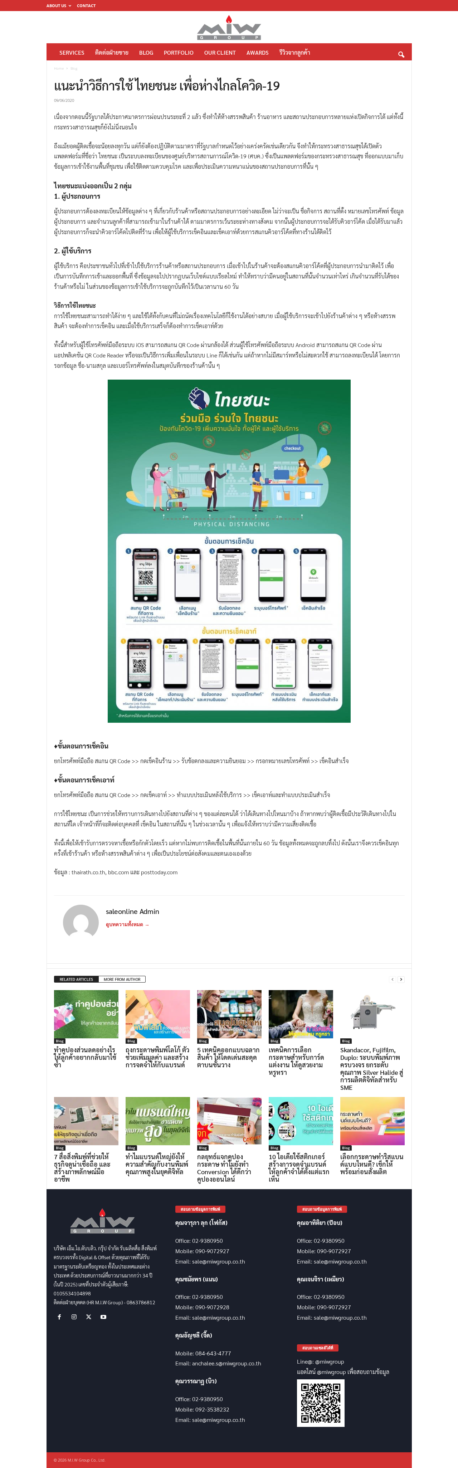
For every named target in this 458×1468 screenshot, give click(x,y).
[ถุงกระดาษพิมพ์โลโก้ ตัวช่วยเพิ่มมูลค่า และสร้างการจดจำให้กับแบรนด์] (158, 1017)
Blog (146, 52)
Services (71, 52)
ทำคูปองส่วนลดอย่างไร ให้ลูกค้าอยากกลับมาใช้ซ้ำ (85, 1057)
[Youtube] (104, 1317)
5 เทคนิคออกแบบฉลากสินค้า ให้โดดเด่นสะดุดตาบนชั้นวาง (228, 1057)
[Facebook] (61, 1317)
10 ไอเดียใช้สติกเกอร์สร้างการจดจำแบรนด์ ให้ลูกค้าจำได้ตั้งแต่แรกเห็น (299, 1167)
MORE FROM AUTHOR (122, 979)
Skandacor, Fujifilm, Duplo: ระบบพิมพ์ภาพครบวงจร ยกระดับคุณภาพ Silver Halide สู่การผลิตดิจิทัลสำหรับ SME (371, 1068)
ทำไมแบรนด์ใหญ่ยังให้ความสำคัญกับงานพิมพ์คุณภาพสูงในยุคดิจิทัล (157, 1164)
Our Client (220, 52)
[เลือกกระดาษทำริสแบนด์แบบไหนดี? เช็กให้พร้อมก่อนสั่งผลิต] (372, 1124)
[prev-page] (392, 979)
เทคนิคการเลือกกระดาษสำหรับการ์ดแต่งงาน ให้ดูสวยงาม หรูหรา (296, 1061)
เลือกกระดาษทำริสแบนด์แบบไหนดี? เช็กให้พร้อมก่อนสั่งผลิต (372, 1164)
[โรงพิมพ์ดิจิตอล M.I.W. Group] (229, 27)
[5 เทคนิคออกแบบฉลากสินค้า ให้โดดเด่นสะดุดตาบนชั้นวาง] (229, 1017)
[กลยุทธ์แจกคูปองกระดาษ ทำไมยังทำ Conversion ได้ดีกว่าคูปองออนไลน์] (229, 1124)
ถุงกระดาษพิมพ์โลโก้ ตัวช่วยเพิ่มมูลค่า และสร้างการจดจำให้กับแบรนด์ (157, 1057)
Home (59, 68)
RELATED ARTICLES (76, 979)
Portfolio (179, 52)
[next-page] (401, 979)
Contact (86, 5)
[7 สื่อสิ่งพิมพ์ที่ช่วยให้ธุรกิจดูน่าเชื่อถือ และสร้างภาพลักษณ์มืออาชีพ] (86, 1124)
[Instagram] (75, 1317)
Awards (258, 52)
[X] (90, 1317)
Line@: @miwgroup (320, 1361)
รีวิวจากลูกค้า (294, 52)
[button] (401, 53)
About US (56, 5)
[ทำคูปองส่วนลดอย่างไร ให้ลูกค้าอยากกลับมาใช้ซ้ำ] (86, 1017)
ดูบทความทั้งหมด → (128, 924)
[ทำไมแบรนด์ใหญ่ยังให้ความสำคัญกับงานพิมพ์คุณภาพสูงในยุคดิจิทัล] (158, 1124)
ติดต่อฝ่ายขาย (111, 52)
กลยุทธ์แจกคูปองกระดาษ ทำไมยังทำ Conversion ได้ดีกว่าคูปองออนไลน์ (224, 1167)
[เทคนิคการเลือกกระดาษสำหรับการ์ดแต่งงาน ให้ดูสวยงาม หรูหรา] (301, 1017)
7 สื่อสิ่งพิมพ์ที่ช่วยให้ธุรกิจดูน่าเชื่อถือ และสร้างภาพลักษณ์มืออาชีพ (82, 1167)
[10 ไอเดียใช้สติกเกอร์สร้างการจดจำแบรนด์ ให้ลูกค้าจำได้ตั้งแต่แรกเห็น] (301, 1124)
